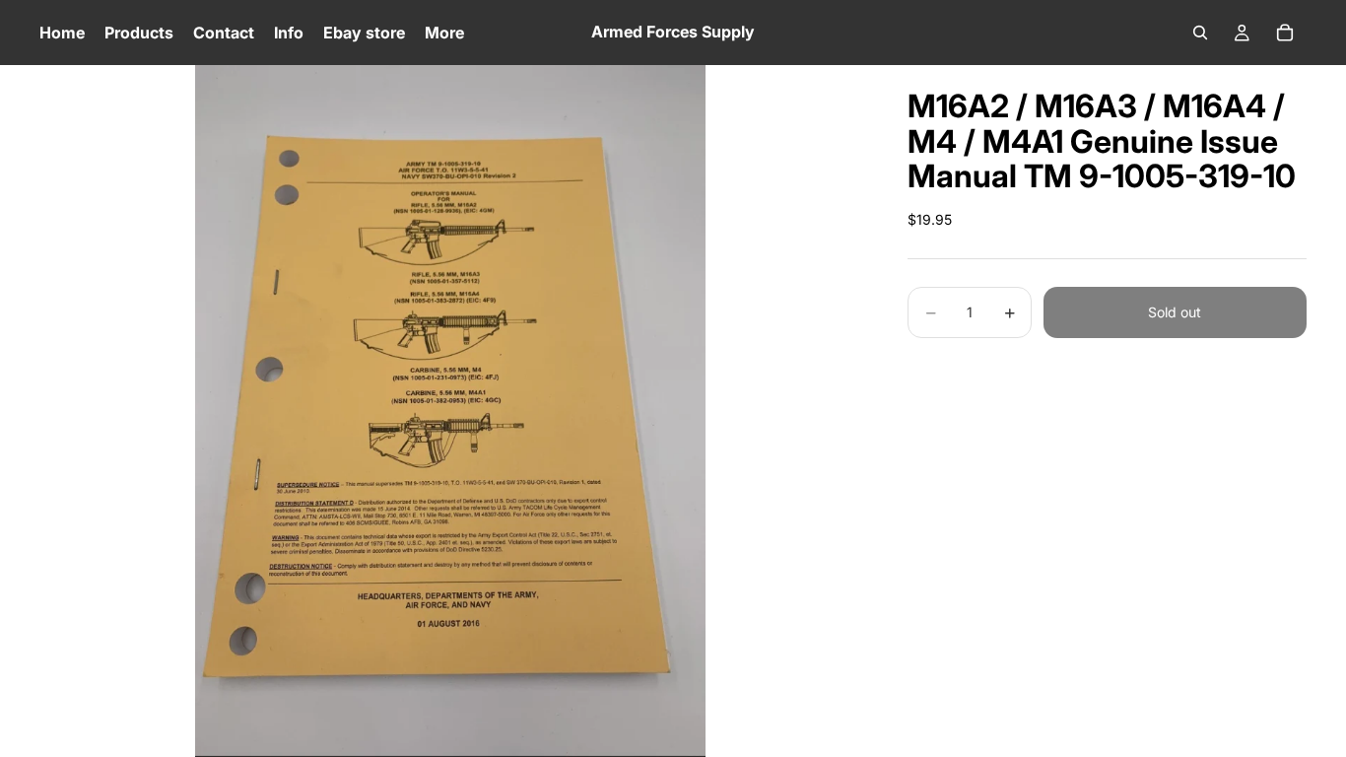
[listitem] (444, 32)
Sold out (1174, 312)
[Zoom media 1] (450, 411)
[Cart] (1285, 32)
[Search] (1200, 32)
